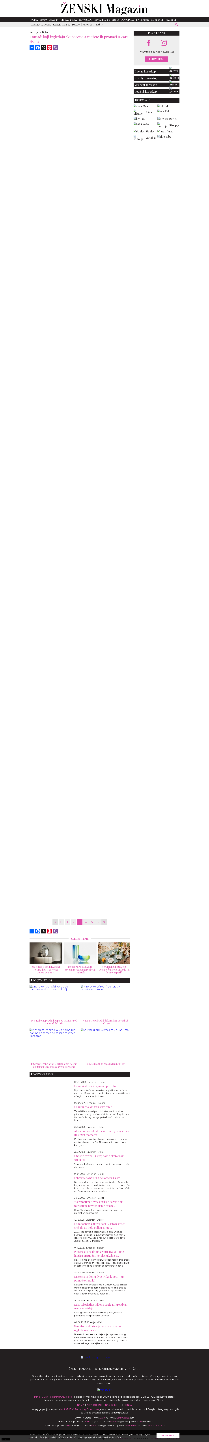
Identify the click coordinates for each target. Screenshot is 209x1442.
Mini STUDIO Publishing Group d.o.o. (53, 1396)
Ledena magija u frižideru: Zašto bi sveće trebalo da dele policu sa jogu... (99, 1225)
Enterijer (142, 19)
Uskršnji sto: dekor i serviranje (93, 1107)
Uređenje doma (40, 24)
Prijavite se (156, 59)
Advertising (95, 1405)
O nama (79, 1405)
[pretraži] (177, 25)
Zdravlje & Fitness (106, 19)
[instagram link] (163, 43)
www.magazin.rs (89, 1421)
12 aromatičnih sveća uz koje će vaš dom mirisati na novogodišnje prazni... (98, 1203)
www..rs (101, 1417)
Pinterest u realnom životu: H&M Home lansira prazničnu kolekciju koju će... (99, 1253)
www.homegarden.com (100, 1425)
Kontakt (129, 1405)
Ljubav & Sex (69, 19)
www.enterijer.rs (72, 1425)
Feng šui (88, 24)
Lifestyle (157, 19)
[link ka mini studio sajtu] (104, 1389)
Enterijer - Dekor (96, 1082)
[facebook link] (149, 43)
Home (34, 19)
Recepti (171, 19)
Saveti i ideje (61, 24)
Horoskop (85, 19)
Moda (43, 19)
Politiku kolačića (112, 1437)
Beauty (53, 19)
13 (61, 922)
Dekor (76, 24)
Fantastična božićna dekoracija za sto (97, 1178)
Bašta (99, 24)
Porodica (127, 19)
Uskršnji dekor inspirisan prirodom (96, 1086)
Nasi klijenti (113, 1405)
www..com (122, 1417)
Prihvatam (168, 1435)
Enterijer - (35, 32)
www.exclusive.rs (142, 1421)
